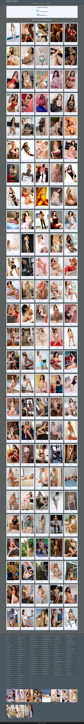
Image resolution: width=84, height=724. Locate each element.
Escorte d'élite (33, 655)
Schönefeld (20, 653)
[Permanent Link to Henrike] (56, 360)
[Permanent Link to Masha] (56, 290)
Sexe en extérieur (57, 643)
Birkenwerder (8, 643)
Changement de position (71, 642)
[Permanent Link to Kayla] (27, 571)
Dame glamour (45, 651)
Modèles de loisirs (45, 663)
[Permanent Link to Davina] (71, 407)
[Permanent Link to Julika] (71, 126)
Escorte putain (33, 669)
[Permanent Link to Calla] (13, 32)
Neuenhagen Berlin (21, 637)
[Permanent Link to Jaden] (56, 547)
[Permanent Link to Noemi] (71, 149)
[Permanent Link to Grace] (13, 243)
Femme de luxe (8, 681)
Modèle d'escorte (33, 665)
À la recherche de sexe (70, 652)
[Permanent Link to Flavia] (42, 126)
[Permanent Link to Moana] (27, 103)
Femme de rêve (69, 660)
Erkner (7, 653)
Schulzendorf (20, 657)
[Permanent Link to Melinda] (71, 454)
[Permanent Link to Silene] (13, 79)
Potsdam (19, 645)
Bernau (7, 639)
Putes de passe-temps (46, 661)
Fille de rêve (32, 651)
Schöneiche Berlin (21, 655)
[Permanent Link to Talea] (27, 266)
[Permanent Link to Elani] (13, 547)
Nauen (19, 635)
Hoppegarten (8, 671)
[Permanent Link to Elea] (71, 547)
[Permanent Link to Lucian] (56, 594)
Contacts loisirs (45, 645)
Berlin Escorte (12, 1)
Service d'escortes (33, 673)
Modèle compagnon (34, 641)
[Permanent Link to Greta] (13, 594)
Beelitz (7, 637)
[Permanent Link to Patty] (42, 407)
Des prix (42, 3)
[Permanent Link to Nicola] (56, 266)
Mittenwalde (8, 685)
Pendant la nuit (69, 662)
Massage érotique (33, 663)
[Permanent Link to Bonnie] (56, 220)
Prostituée (56, 655)
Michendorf (8, 683)
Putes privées (57, 647)
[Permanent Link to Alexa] (42, 266)
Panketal (19, 643)
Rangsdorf (20, 647)
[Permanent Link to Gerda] (42, 56)
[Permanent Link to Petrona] (71, 524)
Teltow (19, 667)
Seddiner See (20, 661)
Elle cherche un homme (58, 674)
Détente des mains (45, 653)
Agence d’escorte (33, 639)
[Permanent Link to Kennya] (27, 243)
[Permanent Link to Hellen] (27, 220)
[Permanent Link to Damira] (42, 196)
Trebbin (19, 669)
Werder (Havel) (20, 675)
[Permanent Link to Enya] (71, 56)
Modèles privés (57, 649)
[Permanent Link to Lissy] (27, 618)
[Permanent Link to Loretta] (13, 126)
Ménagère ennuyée (46, 649)
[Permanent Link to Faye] (27, 524)
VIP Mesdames (69, 674)
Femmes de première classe (47, 635)
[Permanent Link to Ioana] (42, 547)
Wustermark (20, 683)
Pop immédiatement (70, 640)
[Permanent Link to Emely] (56, 149)
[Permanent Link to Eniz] (42, 149)
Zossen (19, 687)
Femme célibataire (70, 638)
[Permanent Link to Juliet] (71, 173)
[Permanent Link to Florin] (27, 79)
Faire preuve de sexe (58, 664)
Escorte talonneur (33, 671)
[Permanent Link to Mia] (42, 501)
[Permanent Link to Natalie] (56, 32)
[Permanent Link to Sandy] (71, 337)
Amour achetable (45, 673)
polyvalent (68, 672)
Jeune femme (45, 671)
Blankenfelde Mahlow (9, 645)
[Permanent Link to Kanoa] (42, 337)
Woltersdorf (20, 681)
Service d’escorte (33, 643)
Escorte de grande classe (46, 659)
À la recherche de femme (71, 648)
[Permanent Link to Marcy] (42, 103)
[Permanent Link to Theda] (42, 571)
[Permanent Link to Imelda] (27, 360)
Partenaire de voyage (58, 659)
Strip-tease (68, 646)
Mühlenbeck (8, 687)
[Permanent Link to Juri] (56, 56)
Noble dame (32, 653)
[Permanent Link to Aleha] (27, 126)
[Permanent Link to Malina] (71, 571)
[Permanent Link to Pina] (56, 454)
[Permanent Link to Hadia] (56, 337)
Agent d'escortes (33, 667)
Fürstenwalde (8, 657)
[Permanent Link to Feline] (56, 524)
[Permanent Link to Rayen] (42, 313)
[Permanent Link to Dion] (27, 32)
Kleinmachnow (8, 673)
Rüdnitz (19, 651)
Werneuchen (20, 677)
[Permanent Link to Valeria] (56, 313)
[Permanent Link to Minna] (13, 337)
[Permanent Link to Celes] (71, 220)
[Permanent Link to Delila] (13, 384)
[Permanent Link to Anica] (56, 126)
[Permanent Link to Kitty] (56, 196)
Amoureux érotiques (34, 661)
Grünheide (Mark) (9, 665)
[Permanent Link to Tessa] (13, 56)
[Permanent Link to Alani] (71, 103)
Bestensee (7, 641)
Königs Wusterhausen (9, 675)
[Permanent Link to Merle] (27, 501)
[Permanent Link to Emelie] (27, 594)
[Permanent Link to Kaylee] (42, 477)
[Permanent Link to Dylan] (42, 384)
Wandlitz (19, 673)
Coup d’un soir (57, 641)
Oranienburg (20, 641)
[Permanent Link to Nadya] (71, 32)
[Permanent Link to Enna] (13, 501)
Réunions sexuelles (58, 670)
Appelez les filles (33, 647)
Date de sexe (57, 666)
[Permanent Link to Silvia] (13, 103)
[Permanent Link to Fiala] (13, 313)
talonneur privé (57, 651)
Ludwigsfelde (8, 679)
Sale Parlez (32, 649)
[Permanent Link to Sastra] (27, 173)
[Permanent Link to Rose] (27, 477)
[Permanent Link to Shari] (71, 618)
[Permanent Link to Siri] (13, 220)
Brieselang (8, 647)
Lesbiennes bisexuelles (34, 645)
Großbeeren (8, 663)
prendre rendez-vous (70, 656)
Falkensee (7, 655)
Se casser (68, 664)
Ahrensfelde (8, 635)
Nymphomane (57, 639)
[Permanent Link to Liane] (42, 173)
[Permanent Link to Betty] (71, 594)
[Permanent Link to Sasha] (27, 384)
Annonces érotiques (34, 657)
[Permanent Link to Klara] (56, 430)
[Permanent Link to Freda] (27, 56)
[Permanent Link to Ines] (56, 501)
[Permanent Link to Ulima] (56, 79)
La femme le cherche (46, 637)
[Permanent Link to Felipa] (71, 290)
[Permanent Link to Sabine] (13, 618)
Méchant (68, 670)
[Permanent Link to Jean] (27, 149)
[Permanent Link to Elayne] (56, 173)
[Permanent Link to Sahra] (13, 266)
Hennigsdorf (8, 667)
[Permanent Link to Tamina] (13, 407)
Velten (19, 671)
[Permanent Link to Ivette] (42, 594)
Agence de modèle (58, 637)
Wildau (19, 679)
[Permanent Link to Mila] (71, 430)
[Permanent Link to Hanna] (13, 290)
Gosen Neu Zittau (9, 661)
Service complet (45, 647)
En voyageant (57, 657)
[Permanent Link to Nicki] (56, 384)
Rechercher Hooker (70, 650)
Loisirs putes (45, 643)
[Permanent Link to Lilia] (27, 430)
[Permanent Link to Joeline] (13, 173)
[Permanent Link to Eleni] (71, 501)
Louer (68, 668)
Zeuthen (19, 685)
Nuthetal (19, 639)
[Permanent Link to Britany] (71, 196)
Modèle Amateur (33, 635)
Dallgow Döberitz (9, 649)
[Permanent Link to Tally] (42, 79)
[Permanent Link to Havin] (71, 266)
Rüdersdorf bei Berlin (21, 649)
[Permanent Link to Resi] (56, 243)
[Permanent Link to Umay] (56, 618)
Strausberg (20, 665)
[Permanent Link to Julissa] (56, 407)
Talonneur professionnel (58, 653)
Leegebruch (8, 677)
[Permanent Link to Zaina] (42, 618)
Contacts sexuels (57, 668)
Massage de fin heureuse (46, 655)
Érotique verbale (69, 666)
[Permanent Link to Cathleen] (13, 454)
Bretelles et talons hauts (70, 644)
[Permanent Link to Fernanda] (42, 454)
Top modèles (69, 658)
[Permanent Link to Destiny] (56, 103)
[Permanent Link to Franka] (56, 477)
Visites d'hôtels (45, 669)
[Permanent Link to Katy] (42, 524)
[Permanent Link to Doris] (42, 32)
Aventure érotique (33, 659)
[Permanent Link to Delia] (71, 313)
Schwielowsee (20, 659)
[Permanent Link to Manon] (27, 196)
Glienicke (7, 659)
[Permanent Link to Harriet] (71, 477)
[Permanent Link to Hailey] (13, 571)
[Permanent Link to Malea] (42, 430)
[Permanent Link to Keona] (42, 290)
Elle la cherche (57, 672)
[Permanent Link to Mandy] (71, 360)
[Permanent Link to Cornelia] (27, 454)
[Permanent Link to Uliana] (27, 547)
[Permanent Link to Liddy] (13, 430)
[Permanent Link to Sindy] (13, 149)
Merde (56, 645)
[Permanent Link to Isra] (42, 220)
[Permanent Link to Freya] (13, 360)
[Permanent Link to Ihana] (42, 243)
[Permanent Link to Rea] (71, 79)
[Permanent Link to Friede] (71, 243)
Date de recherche (70, 654)
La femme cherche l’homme (47, 639)
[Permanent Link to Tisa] (27, 313)
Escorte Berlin (36, 3)
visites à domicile (45, 657)
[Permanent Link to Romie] (27, 337)
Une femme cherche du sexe (47, 641)
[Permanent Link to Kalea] (56, 571)
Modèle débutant (33, 637)
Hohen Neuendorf (9, 669)
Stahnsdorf (20, 663)
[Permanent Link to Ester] (13, 196)
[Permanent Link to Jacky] (71, 384)
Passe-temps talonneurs (46, 665)
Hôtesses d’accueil (45, 667)
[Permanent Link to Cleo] (42, 360)
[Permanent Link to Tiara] (13, 524)
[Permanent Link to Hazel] (13, 477)
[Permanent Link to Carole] (27, 407)
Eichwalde (8, 651)
